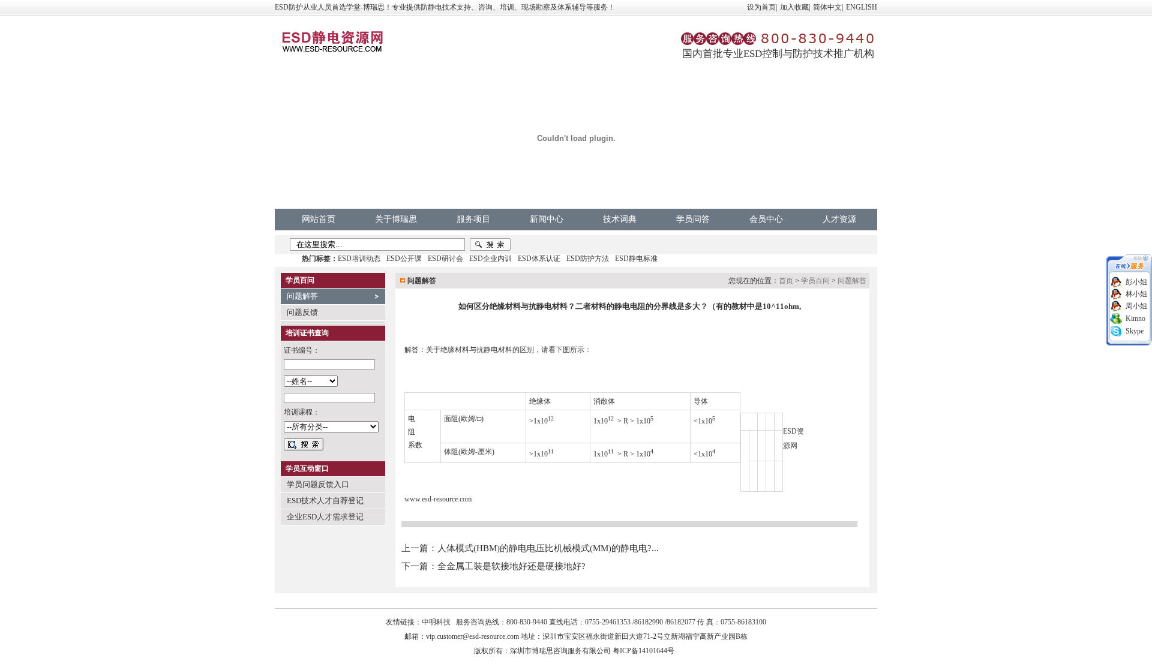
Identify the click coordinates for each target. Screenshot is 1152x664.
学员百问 (815, 281)
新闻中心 (546, 219)
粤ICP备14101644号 (643, 651)
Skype (1135, 331)
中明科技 (436, 622)
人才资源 (839, 219)
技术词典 (620, 219)
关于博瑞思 (396, 219)
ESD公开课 (404, 258)
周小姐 (1136, 306)
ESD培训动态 (359, 258)
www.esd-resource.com (438, 499)
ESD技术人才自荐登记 (325, 500)
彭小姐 (1136, 282)
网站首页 (318, 219)
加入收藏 (794, 7)
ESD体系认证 (539, 258)
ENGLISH (861, 7)
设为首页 (761, 7)
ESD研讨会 (445, 258)
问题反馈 (302, 312)
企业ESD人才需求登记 (325, 516)
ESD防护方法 (587, 258)
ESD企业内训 (490, 258)
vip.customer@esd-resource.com (472, 636)
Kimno (1135, 318)
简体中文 (827, 7)
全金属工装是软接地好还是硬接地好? (511, 566)
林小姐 (1136, 294)
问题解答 (302, 296)
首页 (786, 281)
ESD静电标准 (636, 258)
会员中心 (766, 219)
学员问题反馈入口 (318, 484)
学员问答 (693, 219)
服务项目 (473, 219)
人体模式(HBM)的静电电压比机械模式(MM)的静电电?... (548, 548)
